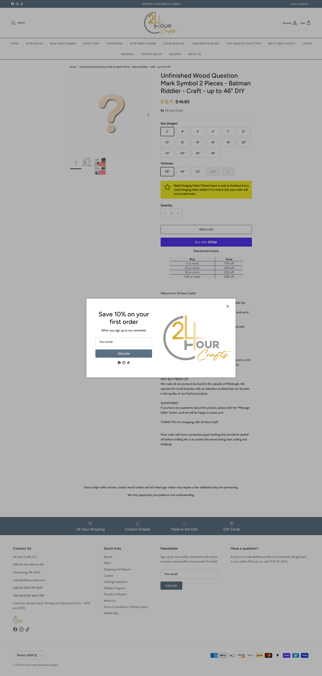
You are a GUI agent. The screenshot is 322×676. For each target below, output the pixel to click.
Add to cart (206, 229)
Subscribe (124, 353)
